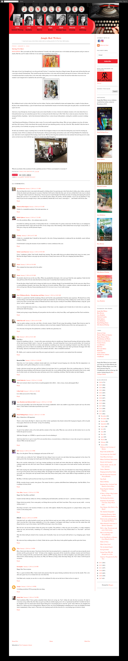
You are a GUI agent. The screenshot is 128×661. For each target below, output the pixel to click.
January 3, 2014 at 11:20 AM (32, 391)
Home (51, 641)
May (102, 434)
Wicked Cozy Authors (103, 354)
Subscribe (107, 61)
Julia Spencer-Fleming (103, 325)
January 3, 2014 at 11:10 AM (34, 380)
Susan (18, 264)
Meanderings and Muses (103, 339)
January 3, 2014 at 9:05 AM (37, 252)
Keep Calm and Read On (107, 451)
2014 (100, 414)
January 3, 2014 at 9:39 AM (28, 275)
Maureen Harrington (23, 206)
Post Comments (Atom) (25, 645)
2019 (100, 401)
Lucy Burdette (101, 301)
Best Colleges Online (105, 373)
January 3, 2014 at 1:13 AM (33, 188)
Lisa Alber (20, 492)
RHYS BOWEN (16, 51)
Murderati (99, 350)
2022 (100, 393)
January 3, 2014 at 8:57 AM (29, 235)
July (102, 429)
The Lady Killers (101, 349)
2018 (100, 403)
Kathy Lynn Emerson (23, 252)
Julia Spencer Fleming (103, 272)
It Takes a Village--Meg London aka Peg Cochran (109, 494)
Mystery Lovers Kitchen (103, 341)
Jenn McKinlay (101, 215)
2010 (100, 570)
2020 (100, 398)
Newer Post (15, 641)
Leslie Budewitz (21, 380)
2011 (100, 568)
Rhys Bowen (100, 244)
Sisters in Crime (101, 333)
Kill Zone (99, 347)
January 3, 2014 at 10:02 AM (53, 295)
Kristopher (20, 566)
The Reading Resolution (107, 498)
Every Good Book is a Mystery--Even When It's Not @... (109, 538)
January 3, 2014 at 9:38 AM (28, 264)
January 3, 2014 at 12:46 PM (29, 518)
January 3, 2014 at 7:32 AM (33, 217)
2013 (100, 563)
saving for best (30, 177)
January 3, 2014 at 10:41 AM (28, 337)
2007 (100, 578)
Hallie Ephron (21, 217)
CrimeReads (100, 356)
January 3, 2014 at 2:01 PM (31, 566)
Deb (18, 451)
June (102, 432)
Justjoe (19, 586)
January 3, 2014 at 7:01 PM (31, 597)
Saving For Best (104, 549)
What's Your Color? (105, 544)
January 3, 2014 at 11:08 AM (33, 360)
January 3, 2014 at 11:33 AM (37, 414)
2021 (100, 395)
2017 (100, 406)
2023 (100, 390)
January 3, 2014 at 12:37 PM (31, 492)
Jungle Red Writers (51, 38)
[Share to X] (26, 175)
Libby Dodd (20, 391)
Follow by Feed (104, 45)
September (104, 424)
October (103, 421)
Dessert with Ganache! (106, 462)
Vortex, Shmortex (105, 469)
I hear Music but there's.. (106, 457)
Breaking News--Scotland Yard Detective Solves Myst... (108, 485)
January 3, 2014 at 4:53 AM (36, 206)
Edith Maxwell (21, 320)
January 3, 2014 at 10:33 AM (33, 320)
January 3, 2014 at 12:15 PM (27, 451)
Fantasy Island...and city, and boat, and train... (108, 466)
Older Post (87, 641)
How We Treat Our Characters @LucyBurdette (108, 475)
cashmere (20, 177)
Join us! (99, 83)
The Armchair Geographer (107, 512)
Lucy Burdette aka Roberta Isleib (26, 402)
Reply (18, 201)
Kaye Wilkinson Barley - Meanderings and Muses (30, 295)
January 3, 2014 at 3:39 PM (28, 586)
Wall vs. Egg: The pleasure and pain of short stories (108, 529)
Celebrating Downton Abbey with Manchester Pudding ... (108, 515)
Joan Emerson (21, 188)
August (103, 426)
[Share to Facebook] (28, 175)
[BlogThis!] (24, 175)
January (103, 445)
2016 (100, 408)
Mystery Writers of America (104, 335)
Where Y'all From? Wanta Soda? (109, 459)
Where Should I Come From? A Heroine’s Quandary (108, 524)
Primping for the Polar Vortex (108, 472)
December (103, 416)
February (103, 442)
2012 (100, 565)
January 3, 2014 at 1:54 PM (27, 548)
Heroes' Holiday (104, 482)
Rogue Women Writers (103, 337)
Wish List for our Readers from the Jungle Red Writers (108, 520)
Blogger (111, 585)
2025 (100, 385)
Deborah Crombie (102, 186)
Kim (18, 337)
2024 (100, 387)
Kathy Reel (20, 597)
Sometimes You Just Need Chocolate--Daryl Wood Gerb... (107, 502)
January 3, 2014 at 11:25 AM (44, 402)
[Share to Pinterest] (30, 175)
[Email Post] (20, 174)
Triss (18, 548)
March (103, 439)
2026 (100, 382)
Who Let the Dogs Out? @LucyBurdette (106, 533)
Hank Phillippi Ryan (22, 414)
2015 (100, 411)
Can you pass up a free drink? (108, 454)
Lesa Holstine (100, 345)
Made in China (104, 542)
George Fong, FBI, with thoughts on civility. (106, 553)
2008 (100, 576)
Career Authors (101, 352)
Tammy (19, 235)
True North (103, 479)
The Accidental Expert (106, 547)
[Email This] (23, 175)
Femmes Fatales (101, 343)
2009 (100, 573)
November (104, 418)
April (102, 437)
